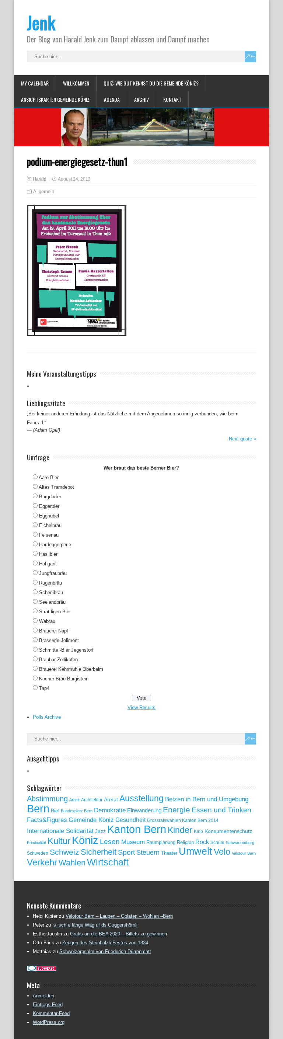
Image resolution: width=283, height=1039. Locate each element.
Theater (169, 853)
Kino (198, 831)
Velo (222, 852)
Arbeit (74, 800)
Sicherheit (98, 852)
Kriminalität (36, 842)
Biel (55, 810)
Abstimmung (47, 799)
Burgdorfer (50, 496)
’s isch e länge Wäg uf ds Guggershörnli (94, 925)
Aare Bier (49, 477)
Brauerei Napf (53, 631)
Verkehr (42, 862)
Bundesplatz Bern (76, 811)
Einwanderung (144, 810)
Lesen (110, 842)
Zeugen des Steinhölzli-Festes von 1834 (105, 942)
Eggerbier (49, 506)
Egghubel (49, 516)
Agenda (112, 99)
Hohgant (48, 563)
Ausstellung (141, 798)
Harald (39, 179)
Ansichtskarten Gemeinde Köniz (55, 99)
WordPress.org (48, 1022)
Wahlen (72, 862)
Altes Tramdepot (56, 487)
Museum (133, 842)
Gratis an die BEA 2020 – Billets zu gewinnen (118, 934)
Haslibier (48, 554)
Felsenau (49, 535)
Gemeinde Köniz (91, 819)
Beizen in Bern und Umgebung (206, 799)
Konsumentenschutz (228, 831)
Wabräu (47, 621)
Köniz (85, 840)
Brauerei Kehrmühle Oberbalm (71, 669)
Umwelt (195, 851)
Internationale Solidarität (60, 830)
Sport (126, 852)
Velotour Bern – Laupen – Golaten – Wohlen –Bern (119, 916)
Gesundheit (130, 820)
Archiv (141, 99)
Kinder (180, 830)
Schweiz (64, 852)
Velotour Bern (244, 853)
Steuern (148, 852)
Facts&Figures (47, 819)
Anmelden (43, 995)
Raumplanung (160, 842)
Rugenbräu (50, 583)
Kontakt (172, 99)
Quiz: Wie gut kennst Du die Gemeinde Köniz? (151, 83)
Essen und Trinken (221, 810)
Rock (202, 842)
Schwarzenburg (240, 842)
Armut (111, 799)
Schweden (37, 853)
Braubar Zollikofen (58, 659)
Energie (176, 809)
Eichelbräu (50, 525)
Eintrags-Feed (48, 1004)
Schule (217, 842)
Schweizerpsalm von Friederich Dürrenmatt (105, 951)
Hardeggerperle (55, 544)
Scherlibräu (51, 592)
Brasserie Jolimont (59, 640)
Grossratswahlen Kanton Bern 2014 (183, 820)
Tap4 (44, 688)
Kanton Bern (136, 829)
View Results (141, 707)
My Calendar (35, 83)
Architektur (91, 800)
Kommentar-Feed (51, 1013)
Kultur (59, 841)
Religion (185, 842)
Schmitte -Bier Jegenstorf (66, 650)
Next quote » (242, 439)
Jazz (100, 831)
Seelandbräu (52, 602)
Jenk (41, 22)
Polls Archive (47, 717)
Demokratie (110, 810)
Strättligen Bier (55, 611)
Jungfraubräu (53, 573)
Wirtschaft (108, 862)
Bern (38, 808)
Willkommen (76, 83)
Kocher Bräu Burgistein (63, 678)
